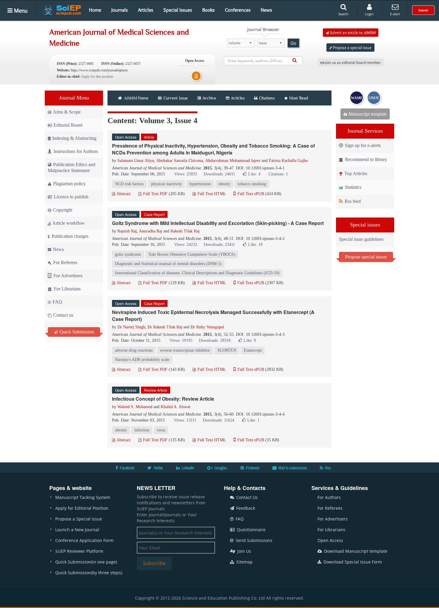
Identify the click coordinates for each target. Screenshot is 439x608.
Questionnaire (250, 529)
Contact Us (246, 497)
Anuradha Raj (150, 231)
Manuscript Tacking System (82, 497)
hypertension (200, 184)
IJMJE (374, 98)
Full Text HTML (211, 194)
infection (141, 430)
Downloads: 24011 (219, 174)
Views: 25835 (185, 174)
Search (343, 14)
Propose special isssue (366, 256)
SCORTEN (226, 350)
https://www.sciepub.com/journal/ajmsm (99, 70)
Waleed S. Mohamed (134, 407)
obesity (224, 184)
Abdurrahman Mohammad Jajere (232, 160)
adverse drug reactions (134, 350)
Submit (423, 10)
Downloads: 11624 (218, 420)
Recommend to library (365, 159)
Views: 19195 (180, 340)
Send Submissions (253, 540)
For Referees (64, 262)
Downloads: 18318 (215, 340)
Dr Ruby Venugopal (207, 327)
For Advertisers (67, 275)
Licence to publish (70, 196)
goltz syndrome (128, 254)
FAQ (56, 301)
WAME (357, 98)
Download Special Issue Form (352, 562)
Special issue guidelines (361, 239)
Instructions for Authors (75, 151)
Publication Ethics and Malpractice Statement (71, 167)
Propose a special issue (352, 47)
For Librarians (67, 288)
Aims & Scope (67, 111)
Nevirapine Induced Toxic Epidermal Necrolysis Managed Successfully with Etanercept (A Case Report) (213, 315)
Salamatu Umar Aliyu (135, 160)
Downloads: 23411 (219, 244)
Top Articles (355, 173)
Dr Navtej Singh (131, 327)
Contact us (62, 315)
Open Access (330, 540)
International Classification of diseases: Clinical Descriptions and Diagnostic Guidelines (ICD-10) (197, 273)
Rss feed (352, 201)
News (266, 10)
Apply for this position (97, 76)
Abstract (123, 194)
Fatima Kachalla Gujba (288, 160)
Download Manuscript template (355, 551)
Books (208, 10)
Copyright (62, 209)
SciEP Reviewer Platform (79, 551)
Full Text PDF (155, 194)
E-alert (395, 14)
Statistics (352, 187)
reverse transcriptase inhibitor (185, 350)
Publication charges (69, 236)
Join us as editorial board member (352, 62)
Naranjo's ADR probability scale (142, 359)
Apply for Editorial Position (81, 508)
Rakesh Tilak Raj (185, 231)
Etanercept (253, 350)
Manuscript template (367, 114)
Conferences (238, 10)
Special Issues (177, 10)
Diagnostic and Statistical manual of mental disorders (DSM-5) (168, 263)
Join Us (243, 551)
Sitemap (244, 562)
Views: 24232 (185, 244)
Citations (267, 98)
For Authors (329, 497)
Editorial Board (67, 125)
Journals (119, 10)
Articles (145, 10)
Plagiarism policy (69, 183)
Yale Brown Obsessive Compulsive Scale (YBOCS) (191, 254)
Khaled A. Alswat (175, 407)
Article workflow (68, 223)
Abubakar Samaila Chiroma (179, 160)
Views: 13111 (185, 420)
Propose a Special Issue (78, 519)
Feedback (245, 508)
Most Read (298, 98)
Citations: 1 (278, 174)
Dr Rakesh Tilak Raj (165, 327)
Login (369, 14)
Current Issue (175, 98)
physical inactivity (166, 184)
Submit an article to (352, 32)
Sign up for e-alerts (362, 145)
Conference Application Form (84, 540)
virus (161, 430)
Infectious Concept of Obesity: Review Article (163, 398)
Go (293, 43)
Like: (254, 174)
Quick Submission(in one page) (86, 562)
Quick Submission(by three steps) (88, 572)
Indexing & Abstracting (74, 138)
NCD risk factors (129, 184)
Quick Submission (76, 331)
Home (95, 10)
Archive (209, 98)
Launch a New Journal (77, 529)
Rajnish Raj (127, 231)
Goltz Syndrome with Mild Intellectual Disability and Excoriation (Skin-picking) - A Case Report (218, 223)
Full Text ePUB (250, 194)
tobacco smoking (252, 184)
